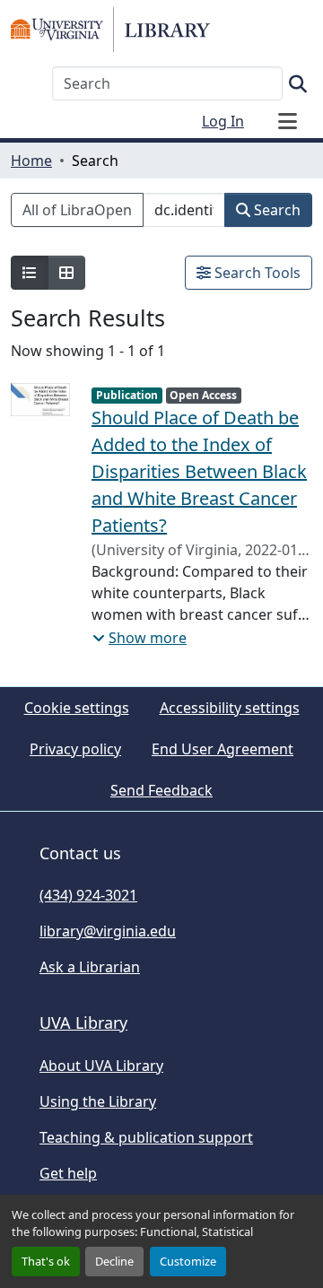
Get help (68, 1173)
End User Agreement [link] (222, 749)
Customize (188, 1261)
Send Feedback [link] (161, 790)
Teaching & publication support (146, 1137)
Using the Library (97, 1101)
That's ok (46, 1261)
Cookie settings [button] (76, 708)
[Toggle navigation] (287, 121)
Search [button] (275, 210)
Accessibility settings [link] (230, 708)
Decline (114, 1261)
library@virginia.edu (107, 931)
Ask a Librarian (89, 967)
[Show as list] (29, 273)
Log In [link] (223, 121)
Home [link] (31, 160)
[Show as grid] (66, 273)
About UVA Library (101, 1065)
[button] (110, 29)
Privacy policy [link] (75, 749)
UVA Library (83, 1022)
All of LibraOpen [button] (77, 210)
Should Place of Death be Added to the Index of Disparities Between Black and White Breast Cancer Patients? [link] (199, 471)
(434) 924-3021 (88, 895)
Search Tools (256, 273)
